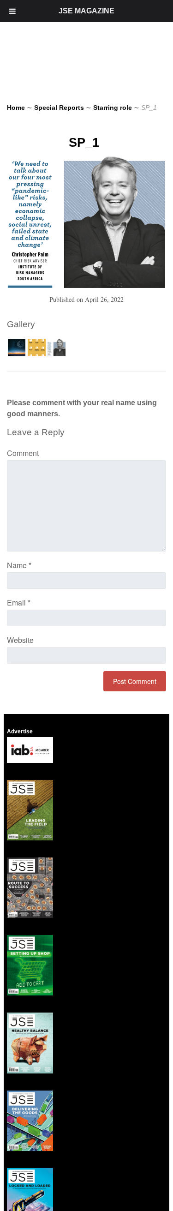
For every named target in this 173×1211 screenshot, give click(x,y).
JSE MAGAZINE (86, 11)
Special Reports (59, 107)
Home (16, 107)
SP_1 (84, 143)
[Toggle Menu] (12, 11)
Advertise (20, 731)
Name (19, 565)
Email (18, 602)
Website (20, 640)
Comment (23, 453)
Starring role (112, 107)
